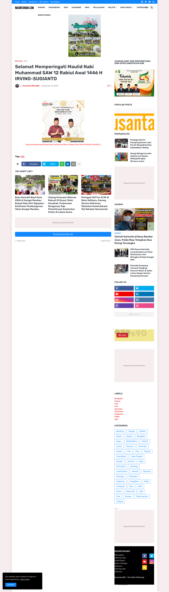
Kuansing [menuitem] (76, 7)
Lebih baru (20, 241)
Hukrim (117, 401)
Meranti (135, 471)
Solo (118, 496)
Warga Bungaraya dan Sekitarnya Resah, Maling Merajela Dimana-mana (141, 157)
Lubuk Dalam (121, 471)
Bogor (118, 441)
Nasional (146, 471)
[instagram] (151, 561)
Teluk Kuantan (142, 496)
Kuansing (118, 409)
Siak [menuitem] (66, 7)
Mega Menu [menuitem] (125, 7)
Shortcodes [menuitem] (44, 15)
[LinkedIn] (67, 164)
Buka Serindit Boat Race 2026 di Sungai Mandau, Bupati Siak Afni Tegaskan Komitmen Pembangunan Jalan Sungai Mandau (29, 203)
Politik (116, 417)
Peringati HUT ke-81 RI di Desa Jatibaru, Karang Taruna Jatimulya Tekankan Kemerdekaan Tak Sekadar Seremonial (95, 203)
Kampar (119, 461)
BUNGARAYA (131, 441)
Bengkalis (118, 398)
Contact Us (33, 2)
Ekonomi (130, 446)
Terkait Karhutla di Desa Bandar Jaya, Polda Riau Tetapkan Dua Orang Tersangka (133, 240)
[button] (146, 7)
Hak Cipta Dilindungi (135, 577)
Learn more (25, 579)
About (24, 2)
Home (17, 2)
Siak (25, 61)
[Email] (73, 164)
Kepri (141, 461)
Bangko (132, 431)
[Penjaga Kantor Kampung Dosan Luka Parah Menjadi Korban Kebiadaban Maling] (121, 143)
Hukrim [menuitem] (41, 7)
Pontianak (120, 486)
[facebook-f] (144, 555)
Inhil (116, 404)
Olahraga (120, 476)
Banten (143, 431)
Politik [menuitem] (111, 7)
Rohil (140, 486)
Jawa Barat (121, 456)
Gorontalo (142, 446)
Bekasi (129, 436)
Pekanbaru (119, 411)
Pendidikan (134, 481)
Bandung (120, 431)
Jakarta (147, 451)
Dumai (119, 446)
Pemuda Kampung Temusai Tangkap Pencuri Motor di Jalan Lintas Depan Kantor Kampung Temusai (141, 270)
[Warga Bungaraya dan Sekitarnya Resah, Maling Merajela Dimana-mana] (121, 156)
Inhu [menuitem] (87, 7)
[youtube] (150, 2)
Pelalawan (118, 414)
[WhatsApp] (62, 164)
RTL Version (43, 2)
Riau (131, 486)
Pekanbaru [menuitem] (54, 7)
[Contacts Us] (134, 119)
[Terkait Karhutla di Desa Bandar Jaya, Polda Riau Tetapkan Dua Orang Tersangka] (134, 219)
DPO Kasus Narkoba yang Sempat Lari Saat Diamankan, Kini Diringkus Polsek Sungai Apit (142, 254)
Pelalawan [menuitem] (98, 7)
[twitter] (146, 2)
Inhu (116, 406)
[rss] (153, 2)
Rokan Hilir (130, 491)
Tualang (119, 501)
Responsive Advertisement (63, 223)
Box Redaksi (55, 2)
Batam (119, 436)
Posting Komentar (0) (63, 234)
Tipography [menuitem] (143, 7)
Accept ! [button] (10, 585)
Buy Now (122, 335)
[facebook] (142, 2)
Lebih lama (105, 241)
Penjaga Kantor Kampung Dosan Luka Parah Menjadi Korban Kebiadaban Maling (141, 144)
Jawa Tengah (136, 456)
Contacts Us (122, 133)
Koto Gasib (120, 466)
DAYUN (145, 441)
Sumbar (128, 496)
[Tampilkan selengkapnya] (79, 164)
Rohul (118, 491)
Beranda (18, 61)
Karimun (131, 461)
